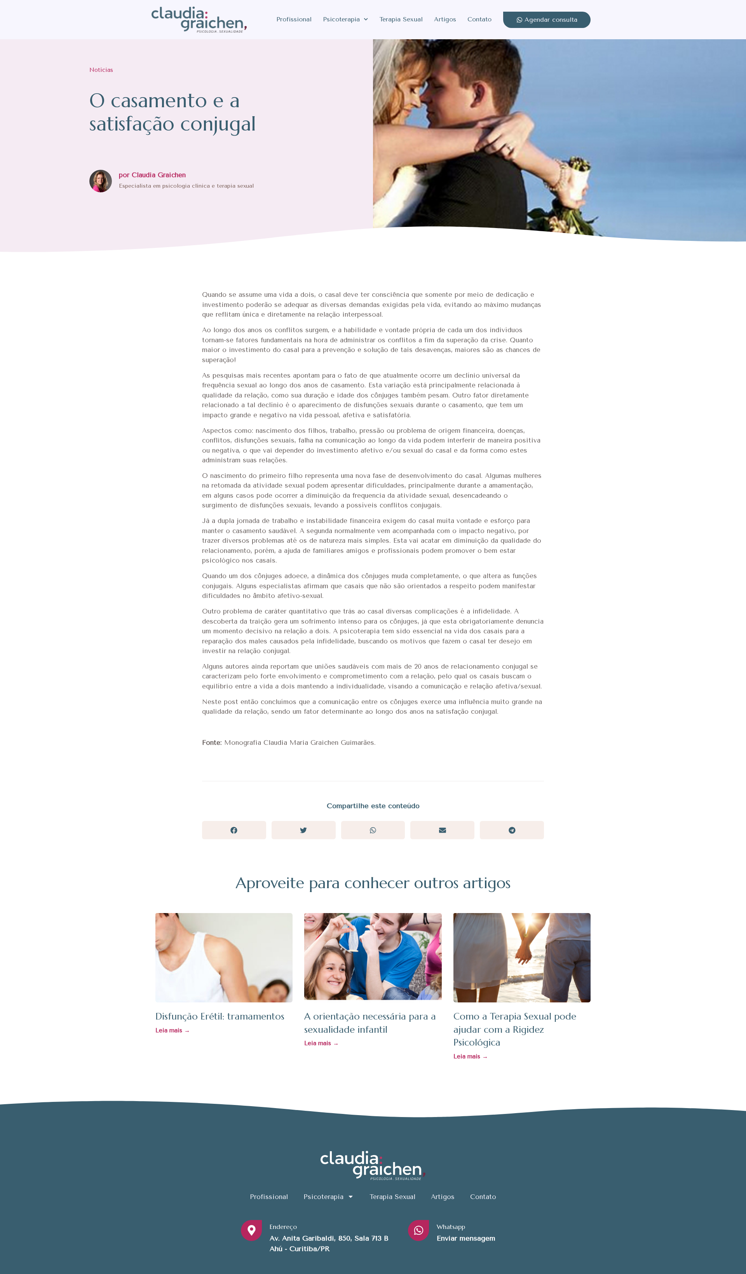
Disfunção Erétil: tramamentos (219, 1016)
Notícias (101, 69)
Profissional (294, 19)
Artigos (445, 19)
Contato (479, 19)
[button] (234, 830)
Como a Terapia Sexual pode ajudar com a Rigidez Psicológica (514, 1029)
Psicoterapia (341, 19)
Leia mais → (172, 1030)
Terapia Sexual (401, 19)
